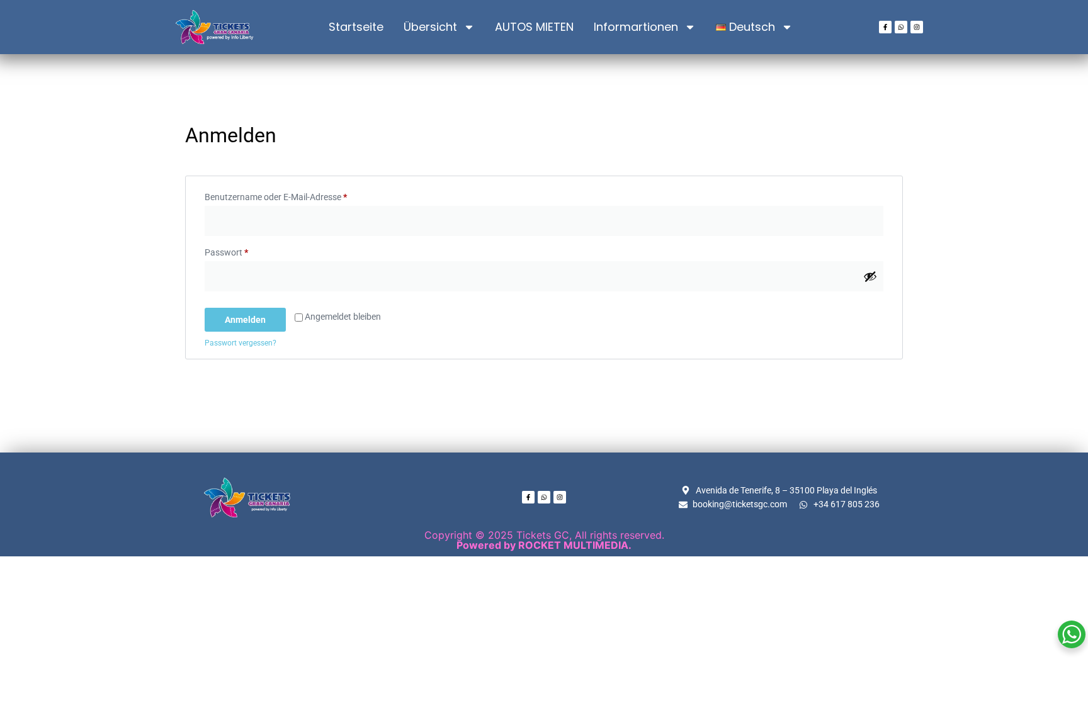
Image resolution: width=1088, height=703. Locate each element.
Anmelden (245, 320)
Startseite (356, 27)
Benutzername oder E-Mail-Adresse (298, 195)
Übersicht (430, 27)
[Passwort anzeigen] (870, 276)
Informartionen (636, 27)
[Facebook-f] (885, 27)
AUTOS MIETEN (534, 27)
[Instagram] (916, 27)
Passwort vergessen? (240, 343)
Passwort (249, 250)
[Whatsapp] (901, 27)
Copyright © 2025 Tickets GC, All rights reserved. (544, 540)
